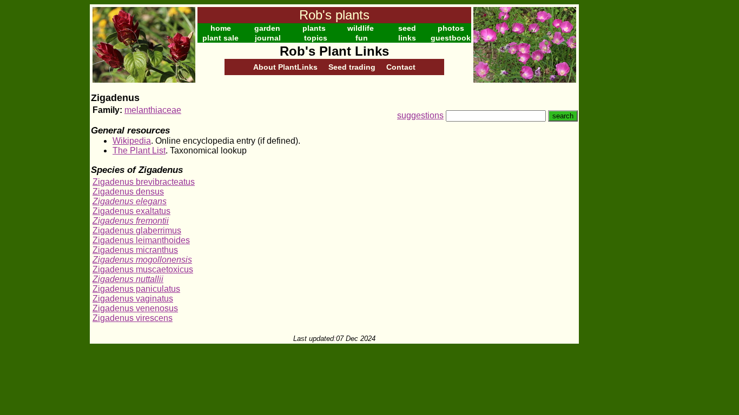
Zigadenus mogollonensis (142, 259)
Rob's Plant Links (334, 51)
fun (361, 38)
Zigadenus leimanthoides (141, 240)
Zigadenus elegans (130, 201)
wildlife (360, 28)
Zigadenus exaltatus (131, 211)
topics (315, 38)
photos (451, 28)
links (407, 38)
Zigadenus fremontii (131, 220)
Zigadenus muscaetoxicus (143, 269)
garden (267, 28)
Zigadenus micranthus (135, 250)
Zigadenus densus (128, 191)
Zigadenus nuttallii (128, 279)
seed (407, 28)
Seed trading (351, 67)
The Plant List (139, 150)
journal (268, 38)
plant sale (220, 38)
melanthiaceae (152, 110)
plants (314, 28)
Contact (400, 67)
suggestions (420, 115)
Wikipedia (132, 140)
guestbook (451, 38)
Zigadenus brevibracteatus (144, 181)
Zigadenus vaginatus (133, 298)
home (220, 28)
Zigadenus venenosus (135, 308)
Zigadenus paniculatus (136, 288)
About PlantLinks (285, 67)
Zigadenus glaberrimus (137, 230)
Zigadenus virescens (133, 318)
